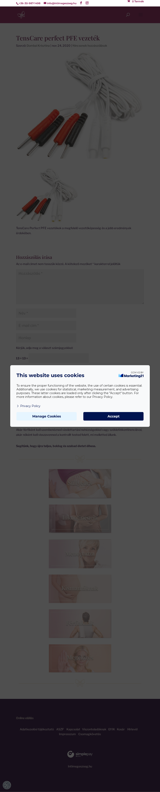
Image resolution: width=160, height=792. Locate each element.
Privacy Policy (30, 406)
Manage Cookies (46, 416)
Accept (114, 416)
